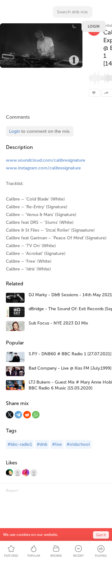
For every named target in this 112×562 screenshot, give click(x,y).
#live (57, 444)
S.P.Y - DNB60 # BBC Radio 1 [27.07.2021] (70, 354)
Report (12, 490)
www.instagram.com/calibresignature (43, 168)
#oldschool (78, 444)
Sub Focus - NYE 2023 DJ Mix (58, 323)
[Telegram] (18, 414)
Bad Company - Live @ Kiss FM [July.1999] (70, 368)
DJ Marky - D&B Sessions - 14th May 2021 (70, 294)
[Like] (94, 93)
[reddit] (27, 414)
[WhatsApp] (36, 414)
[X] (9, 414)
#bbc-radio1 (19, 444)
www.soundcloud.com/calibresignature (45, 160)
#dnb (42, 444)
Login (94, 26)
